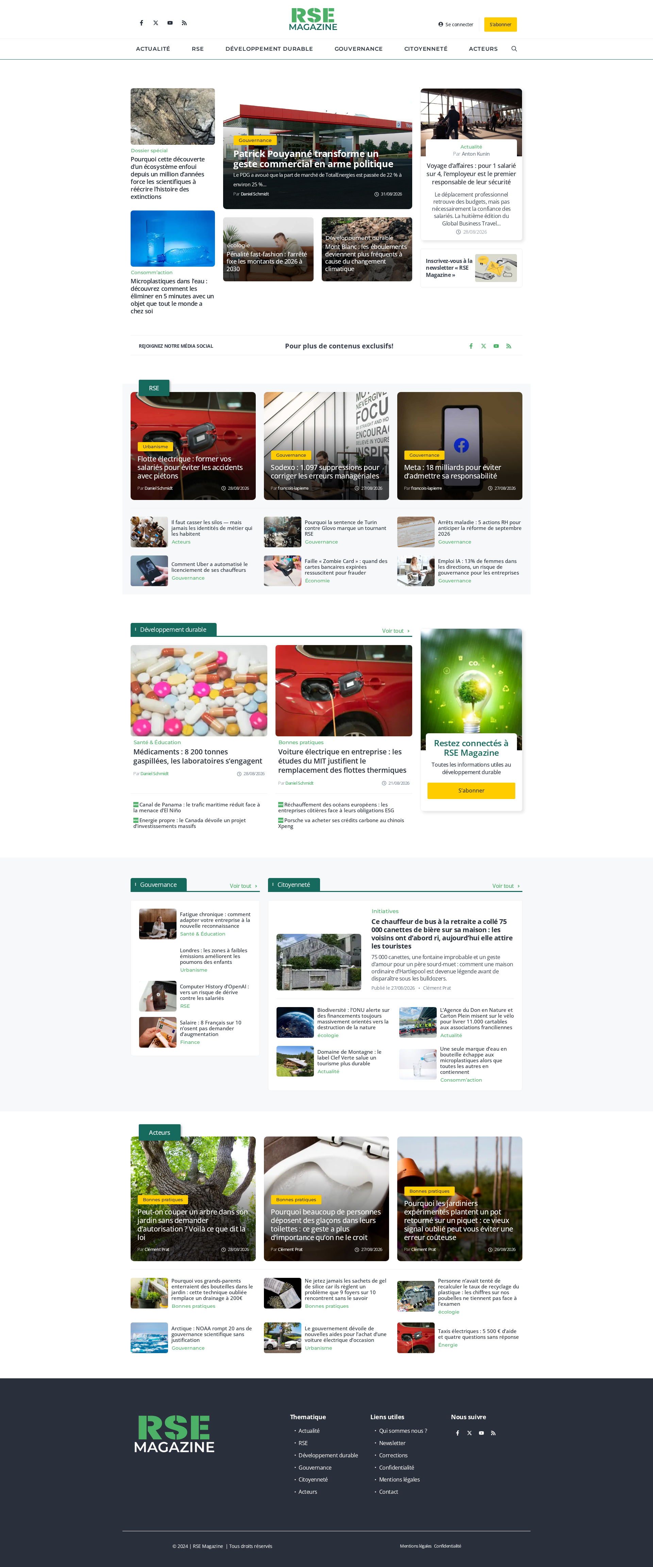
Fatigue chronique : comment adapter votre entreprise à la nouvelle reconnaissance (215, 920)
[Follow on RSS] (184, 22)
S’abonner (471, 790)
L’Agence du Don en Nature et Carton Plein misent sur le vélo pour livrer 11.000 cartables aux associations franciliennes (477, 1018)
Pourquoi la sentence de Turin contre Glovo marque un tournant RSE (345, 528)
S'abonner (501, 24)
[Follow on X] (155, 22)
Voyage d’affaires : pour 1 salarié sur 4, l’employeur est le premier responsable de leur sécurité (471, 173)
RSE (198, 49)
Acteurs (483, 49)
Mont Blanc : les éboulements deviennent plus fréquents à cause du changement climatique (366, 257)
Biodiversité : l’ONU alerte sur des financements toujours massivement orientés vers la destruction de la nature (353, 1018)
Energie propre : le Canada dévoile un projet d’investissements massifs (189, 823)
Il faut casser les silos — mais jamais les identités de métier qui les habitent (211, 528)
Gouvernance (359, 49)
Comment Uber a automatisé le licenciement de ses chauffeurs (209, 567)
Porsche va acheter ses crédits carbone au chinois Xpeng (341, 823)
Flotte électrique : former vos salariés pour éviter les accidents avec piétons (190, 467)
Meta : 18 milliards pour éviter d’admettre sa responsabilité (452, 472)
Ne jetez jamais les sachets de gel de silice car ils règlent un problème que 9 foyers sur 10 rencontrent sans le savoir (345, 1289)
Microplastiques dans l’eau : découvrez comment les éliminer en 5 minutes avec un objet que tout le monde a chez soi (172, 296)
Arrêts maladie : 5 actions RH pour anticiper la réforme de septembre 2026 (480, 528)
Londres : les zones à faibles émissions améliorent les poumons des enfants (213, 956)
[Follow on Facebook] (141, 22)
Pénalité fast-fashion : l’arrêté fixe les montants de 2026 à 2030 (267, 262)
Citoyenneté (426, 49)
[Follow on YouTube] (170, 22)
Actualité (153, 49)
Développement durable (269, 49)
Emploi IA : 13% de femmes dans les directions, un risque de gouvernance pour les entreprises (478, 567)
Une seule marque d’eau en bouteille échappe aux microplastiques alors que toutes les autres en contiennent (473, 1060)
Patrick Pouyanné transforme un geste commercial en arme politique (313, 158)
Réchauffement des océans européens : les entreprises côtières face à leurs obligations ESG (336, 807)
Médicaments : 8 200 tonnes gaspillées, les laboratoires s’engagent (197, 756)
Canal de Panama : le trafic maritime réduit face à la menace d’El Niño (196, 807)
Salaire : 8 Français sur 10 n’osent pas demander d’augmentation (210, 1028)
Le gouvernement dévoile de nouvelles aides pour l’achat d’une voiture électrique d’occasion (346, 1334)
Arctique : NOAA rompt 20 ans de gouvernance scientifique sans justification (211, 1334)
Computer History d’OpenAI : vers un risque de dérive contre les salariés (214, 992)
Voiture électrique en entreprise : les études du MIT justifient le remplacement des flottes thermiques (342, 761)
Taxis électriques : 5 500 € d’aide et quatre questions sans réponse (478, 1334)
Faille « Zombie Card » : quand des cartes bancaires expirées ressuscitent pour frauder (346, 567)
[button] (514, 49)
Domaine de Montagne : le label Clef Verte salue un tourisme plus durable (349, 1057)
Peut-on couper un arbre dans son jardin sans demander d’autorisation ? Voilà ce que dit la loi (192, 1224)
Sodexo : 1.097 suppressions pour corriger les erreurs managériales (325, 472)
